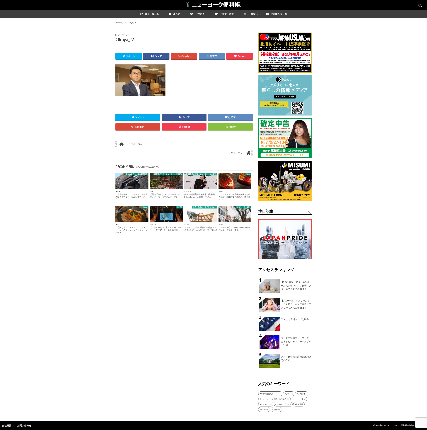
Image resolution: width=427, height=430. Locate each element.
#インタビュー (266, 404)
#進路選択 (299, 404)
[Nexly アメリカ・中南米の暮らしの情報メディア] (285, 113)
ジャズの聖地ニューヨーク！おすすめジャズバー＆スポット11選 (296, 341)
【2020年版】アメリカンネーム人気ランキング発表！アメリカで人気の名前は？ (296, 304)
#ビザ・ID (289, 394)
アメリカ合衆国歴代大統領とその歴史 (296, 358)
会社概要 (6, 425)
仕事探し (253, 14)
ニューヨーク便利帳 (398, 425)
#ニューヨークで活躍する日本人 (273, 399)
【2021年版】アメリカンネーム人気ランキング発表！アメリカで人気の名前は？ (296, 285)
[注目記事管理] (285, 259)
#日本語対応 (302, 394)
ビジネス (200, 14)
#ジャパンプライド (283, 404)
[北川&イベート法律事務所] (285, 70)
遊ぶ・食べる (152, 14)
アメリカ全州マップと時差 (295, 319)
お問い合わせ (24, 425)
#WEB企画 (264, 409)
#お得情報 (276, 409)
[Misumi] (285, 198)
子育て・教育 (227, 14)
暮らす (176, 14)
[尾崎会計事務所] (285, 156)
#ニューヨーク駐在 (298, 399)
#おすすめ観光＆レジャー (270, 394)
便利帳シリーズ (279, 14)
